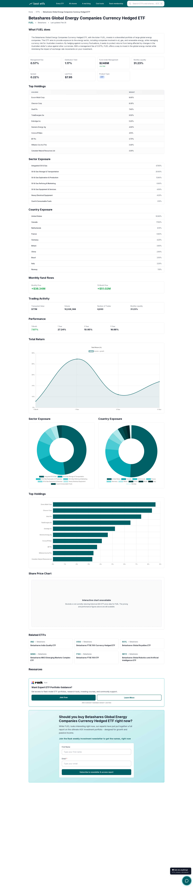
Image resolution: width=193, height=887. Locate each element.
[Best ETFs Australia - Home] (37, 4)
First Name (66, 747)
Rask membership (116, 3)
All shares (73, 3)
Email (64, 759)
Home (31, 12)
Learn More (129, 697)
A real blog (86, 3)
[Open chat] (186, 880)
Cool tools (100, 3)
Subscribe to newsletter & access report (96, 772)
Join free (64, 697)
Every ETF (60, 3)
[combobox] (145, 3)
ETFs (38, 12)
